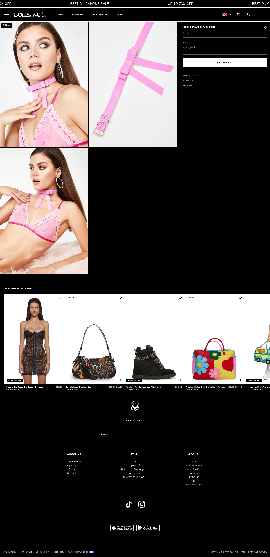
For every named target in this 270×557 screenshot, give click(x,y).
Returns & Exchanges (133, 469)
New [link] (60, 14)
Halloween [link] (78, 14)
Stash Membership (193, 485)
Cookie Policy (42, 552)
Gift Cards (193, 477)
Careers (193, 473)
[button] (89, 4)
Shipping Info (133, 465)
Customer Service (133, 477)
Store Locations (193, 465)
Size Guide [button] (188, 80)
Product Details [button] (191, 75)
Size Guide (193, 469)
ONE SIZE (188, 48)
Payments (134, 473)
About (193, 461)
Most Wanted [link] (101, 14)
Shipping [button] (187, 85)
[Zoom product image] (44, 84)
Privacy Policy (9, 552)
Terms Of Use (26, 552)
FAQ (134, 461)
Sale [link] (119, 14)
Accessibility (58, 552)
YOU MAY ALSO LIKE (18, 288)
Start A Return (74, 473)
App (193, 481)
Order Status (74, 461)
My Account (74, 465)
